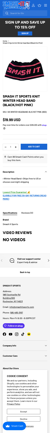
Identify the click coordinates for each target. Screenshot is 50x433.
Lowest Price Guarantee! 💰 (16, 192)
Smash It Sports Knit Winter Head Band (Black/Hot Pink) (22, 43)
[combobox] (25, 13)
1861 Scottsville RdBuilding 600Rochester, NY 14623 (13, 298)
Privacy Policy (13, 404)
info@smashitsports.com (21, 307)
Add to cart (34, 146)
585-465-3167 (16, 312)
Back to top (25, 272)
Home (5, 41)
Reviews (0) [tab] (27, 212)
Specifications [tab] (10, 212)
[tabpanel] (25, 222)
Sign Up (25, 33)
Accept (23, 411)
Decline (23, 419)
